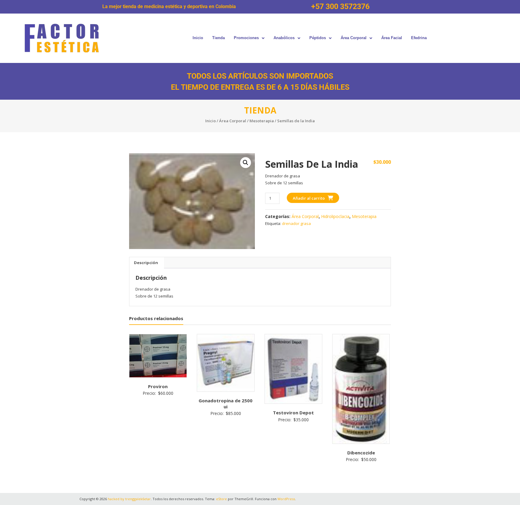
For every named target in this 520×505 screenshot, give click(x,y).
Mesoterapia (261, 120)
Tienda (218, 38)
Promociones (246, 38)
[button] (249, 38)
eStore (221, 499)
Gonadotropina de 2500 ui (225, 403)
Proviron (158, 386)
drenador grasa (296, 223)
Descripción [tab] (146, 262)
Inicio (198, 38)
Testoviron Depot (293, 413)
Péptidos (317, 38)
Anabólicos (284, 38)
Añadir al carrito (309, 198)
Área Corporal (354, 38)
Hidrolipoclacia (335, 216)
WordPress (286, 499)
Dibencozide (361, 453)
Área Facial (391, 38)
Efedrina (419, 38)
